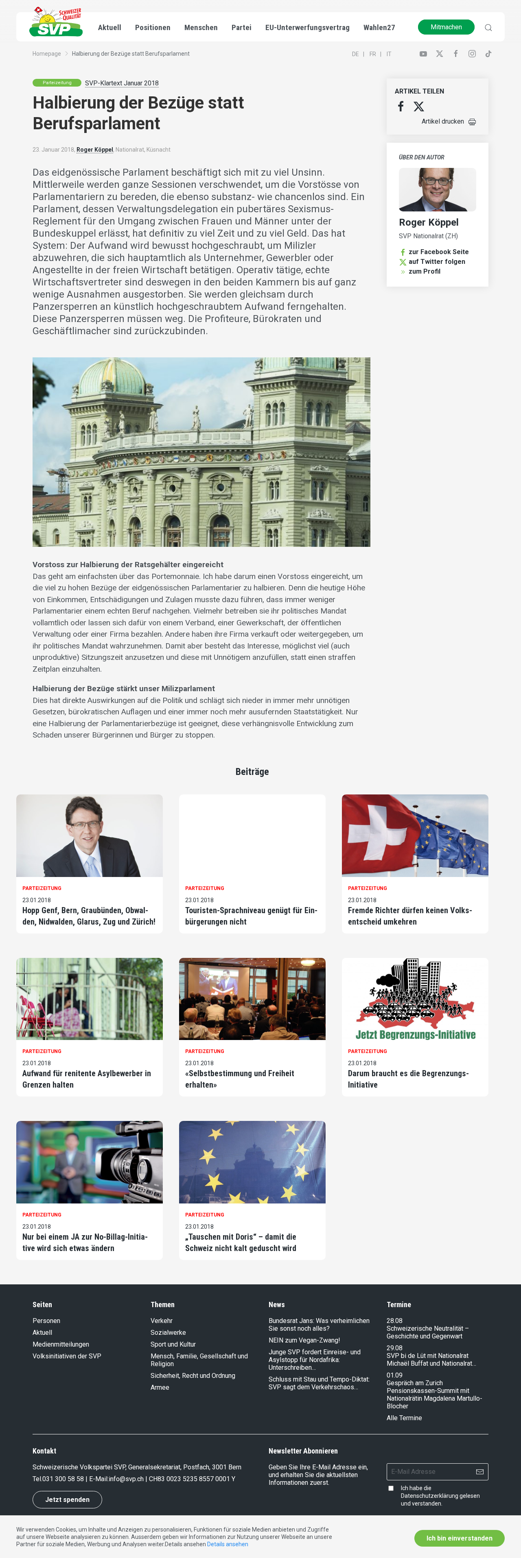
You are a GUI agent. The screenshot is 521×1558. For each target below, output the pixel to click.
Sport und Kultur (173, 1344)
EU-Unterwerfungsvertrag (307, 27)
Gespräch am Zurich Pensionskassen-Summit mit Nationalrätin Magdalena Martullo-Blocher (434, 1394)
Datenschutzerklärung (429, 1496)
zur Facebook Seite (439, 252)
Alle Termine (404, 1418)
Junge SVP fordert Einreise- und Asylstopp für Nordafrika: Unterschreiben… (315, 1359)
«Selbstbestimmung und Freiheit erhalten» (239, 1079)
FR (373, 54)
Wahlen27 (379, 27)
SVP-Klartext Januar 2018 (122, 83)
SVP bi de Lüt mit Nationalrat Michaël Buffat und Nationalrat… (431, 1359)
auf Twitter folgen (437, 261)
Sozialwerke (168, 1332)
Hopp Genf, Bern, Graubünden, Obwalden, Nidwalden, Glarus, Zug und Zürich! (88, 916)
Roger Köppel (95, 149)
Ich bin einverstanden (460, 1538)
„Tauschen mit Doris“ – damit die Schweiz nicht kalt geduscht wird (240, 1242)
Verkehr (162, 1321)
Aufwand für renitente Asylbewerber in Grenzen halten (86, 1079)
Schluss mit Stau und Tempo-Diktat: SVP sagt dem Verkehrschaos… (319, 1383)
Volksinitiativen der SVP (67, 1356)
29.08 (395, 1348)
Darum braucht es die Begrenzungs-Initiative (408, 1079)
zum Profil (424, 271)
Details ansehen (227, 1544)
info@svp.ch (126, 1479)
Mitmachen (446, 27)
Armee (160, 1387)
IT (389, 54)
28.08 (395, 1321)
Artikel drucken (443, 121)
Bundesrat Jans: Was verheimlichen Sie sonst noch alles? (319, 1324)
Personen (46, 1321)
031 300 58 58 (63, 1479)
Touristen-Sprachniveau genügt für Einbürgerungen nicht (251, 916)
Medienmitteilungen (61, 1344)
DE (355, 54)
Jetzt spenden (67, 1500)
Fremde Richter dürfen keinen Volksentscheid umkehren (410, 916)
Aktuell (42, 1332)
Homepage (47, 53)
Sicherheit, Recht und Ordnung (193, 1376)
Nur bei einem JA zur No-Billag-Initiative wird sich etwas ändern (85, 1242)
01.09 (395, 1375)
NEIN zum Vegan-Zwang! (304, 1340)
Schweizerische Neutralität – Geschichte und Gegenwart (428, 1332)
